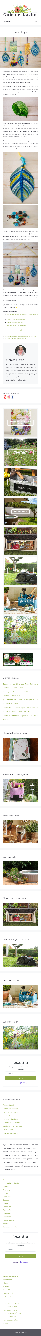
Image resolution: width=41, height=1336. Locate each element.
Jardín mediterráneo (11, 1276)
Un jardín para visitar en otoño (16, 319)
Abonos (6, 1180)
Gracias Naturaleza (10, 1133)
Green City (7, 1217)
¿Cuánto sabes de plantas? (15, 322)
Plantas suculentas (10, 1320)
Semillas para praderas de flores (21, 452)
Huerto (5, 1223)
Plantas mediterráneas (12, 1313)
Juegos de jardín (20, 630)
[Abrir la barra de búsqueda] (36, 22)
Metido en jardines (10, 1119)
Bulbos (5, 1193)
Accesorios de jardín (11, 1183)
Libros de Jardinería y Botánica (20, 422)
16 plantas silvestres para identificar (15, 338)
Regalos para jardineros (20, 600)
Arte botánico (8, 1190)
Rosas (5, 1323)
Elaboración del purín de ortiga (16, 325)
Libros (5, 1283)
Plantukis (6, 1116)
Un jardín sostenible (11, 1112)
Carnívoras (7, 1197)
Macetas (6, 1286)
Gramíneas (7, 1213)
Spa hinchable (20, 511)
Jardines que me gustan (12, 1126)
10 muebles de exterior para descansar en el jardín (20, 336)
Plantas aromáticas (10, 1300)
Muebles (6, 1290)
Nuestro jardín (8, 1293)
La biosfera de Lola (10, 1109)
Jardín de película (10, 1227)
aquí (26, 74)
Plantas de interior (10, 1307)
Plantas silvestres (10, 1317)
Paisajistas (7, 1296)
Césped (6, 1200)
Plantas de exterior (10, 1310)
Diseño (5, 1203)
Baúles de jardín (20, 541)
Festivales (7, 1207)
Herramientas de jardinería (20, 482)
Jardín (20, 330)
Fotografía (7, 1210)
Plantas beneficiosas (11, 1303)
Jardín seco (7, 1280)
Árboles (6, 1187)
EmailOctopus (24, 1082)
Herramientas (8, 1220)
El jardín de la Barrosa (11, 1123)
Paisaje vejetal (8, 1130)
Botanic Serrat (8, 1105)
